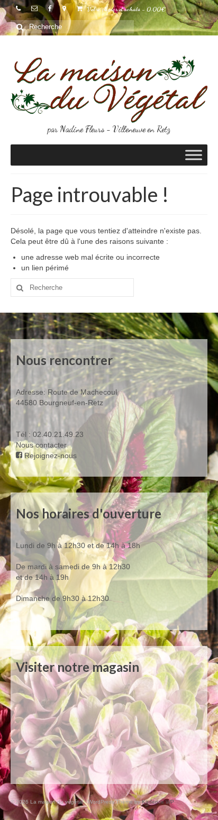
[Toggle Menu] (193, 155)
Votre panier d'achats (125, 9)
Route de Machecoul (81, 392)
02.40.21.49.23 (58, 434)
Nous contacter (41, 445)
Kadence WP (158, 802)
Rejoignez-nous (49, 455)
